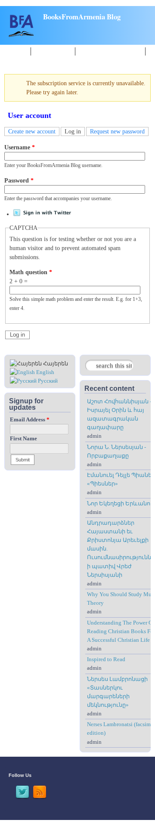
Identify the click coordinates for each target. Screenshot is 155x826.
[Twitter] (22, 797)
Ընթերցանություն (110, 51)
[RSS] (39, 797)
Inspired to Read (106, 659)
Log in (75, 131)
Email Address (30, 420)
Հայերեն (55, 364)
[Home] (21, 35)
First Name (23, 439)
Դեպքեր (19, 60)
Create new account (32, 131)
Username (19, 147)
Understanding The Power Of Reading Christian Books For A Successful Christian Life (121, 631)
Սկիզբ (16, 51)
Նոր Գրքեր (52, 51)
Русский (47, 381)
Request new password (117, 131)
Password (19, 180)
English (44, 372)
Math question (30, 272)
